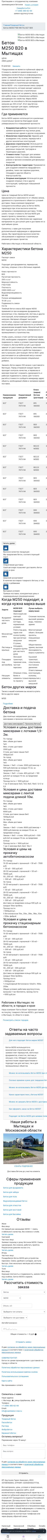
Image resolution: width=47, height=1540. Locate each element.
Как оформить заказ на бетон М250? (24, 1109)
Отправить (23, 1473)
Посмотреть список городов (15, 1020)
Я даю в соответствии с (23, 1349)
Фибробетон (7, 1429)
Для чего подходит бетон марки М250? (25, 1040)
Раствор (5, 1426)
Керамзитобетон (9, 1433)
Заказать (16, 66)
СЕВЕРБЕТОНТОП (9, 1358)
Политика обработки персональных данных (21, 1367)
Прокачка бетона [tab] (32, 724)
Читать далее (9, 543)
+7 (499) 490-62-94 (23, 11)
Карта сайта (7, 1381)
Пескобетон (7, 1422)
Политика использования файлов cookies (20, 1372)
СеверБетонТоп (23, 8)
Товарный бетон (9, 1419)
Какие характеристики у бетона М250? (25, 1094)
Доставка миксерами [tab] (13, 724)
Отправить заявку (23, 1342)
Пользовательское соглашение (15, 1376)
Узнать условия (31, 5)
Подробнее (8, 703)
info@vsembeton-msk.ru (12, 1411)
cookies (34, 1531)
